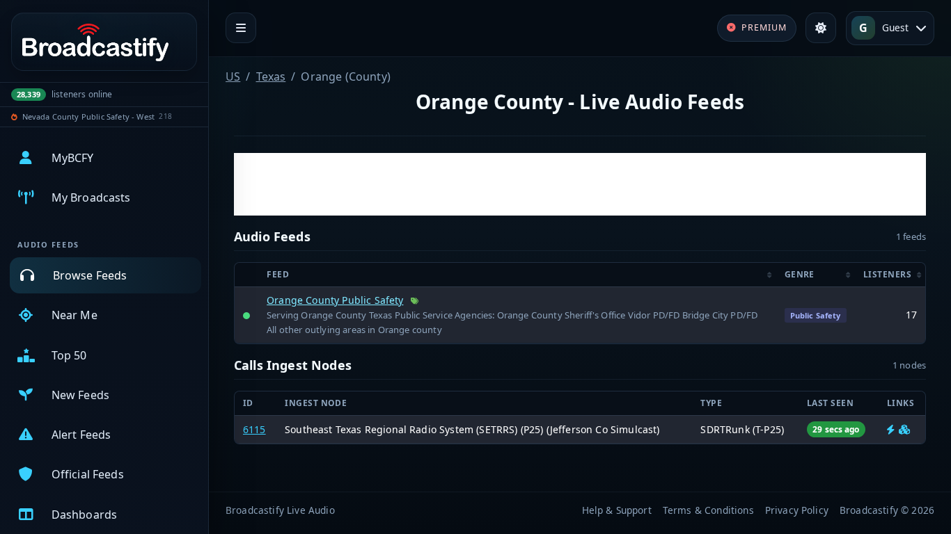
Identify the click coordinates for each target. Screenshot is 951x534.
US (233, 76)
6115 (254, 429)
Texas (271, 76)
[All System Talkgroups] (904, 429)
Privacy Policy (796, 510)
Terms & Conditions (708, 510)
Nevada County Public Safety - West (88, 116)
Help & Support (617, 510)
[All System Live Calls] (891, 429)
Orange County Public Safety (335, 300)
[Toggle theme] (820, 28)
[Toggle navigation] (241, 28)
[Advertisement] (580, 184)
